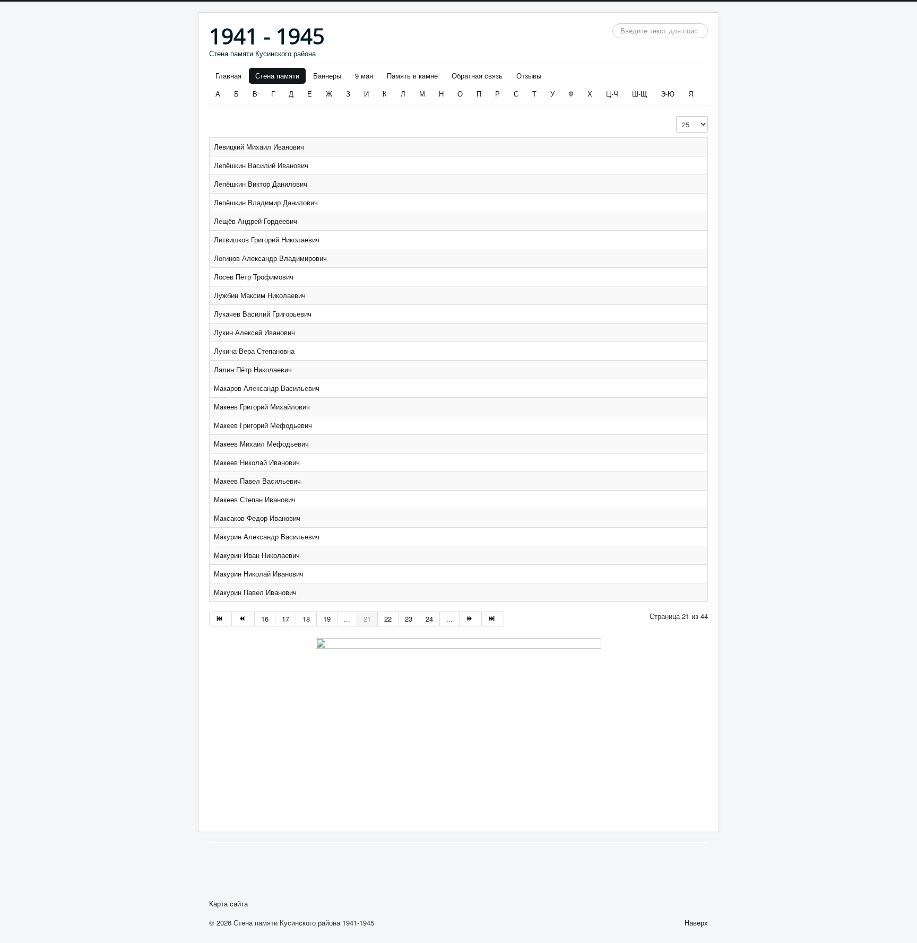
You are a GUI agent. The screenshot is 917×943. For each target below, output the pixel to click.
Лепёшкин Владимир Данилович (266, 202)
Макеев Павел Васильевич (257, 481)
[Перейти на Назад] (243, 619)
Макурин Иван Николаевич (257, 555)
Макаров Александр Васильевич (266, 388)
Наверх (696, 923)
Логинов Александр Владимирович (270, 258)
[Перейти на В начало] (220, 619)
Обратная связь (477, 76)
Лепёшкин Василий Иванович (261, 165)
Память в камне (412, 76)
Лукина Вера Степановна (254, 351)
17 (285, 619)
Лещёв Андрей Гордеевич (255, 221)
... (347, 619)
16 (265, 619)
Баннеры (327, 76)
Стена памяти (277, 76)
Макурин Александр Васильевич (266, 536)
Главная (228, 76)
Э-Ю (667, 94)
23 (408, 619)
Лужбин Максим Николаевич (260, 295)
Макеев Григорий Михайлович (262, 406)
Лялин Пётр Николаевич (253, 369)
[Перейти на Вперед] (471, 619)
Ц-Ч (612, 94)
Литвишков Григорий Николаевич (266, 239)
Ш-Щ (639, 94)
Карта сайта (228, 904)
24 (429, 619)
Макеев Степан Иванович (255, 499)
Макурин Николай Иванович (259, 574)
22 (388, 619)
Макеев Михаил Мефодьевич (261, 444)
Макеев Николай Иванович (257, 462)
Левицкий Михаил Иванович (259, 147)
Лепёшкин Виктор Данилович (260, 184)
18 (306, 619)
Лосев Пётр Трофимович (253, 277)
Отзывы (528, 76)
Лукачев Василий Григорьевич (263, 314)
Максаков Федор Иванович (257, 518)
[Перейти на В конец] (493, 619)
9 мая (364, 76)
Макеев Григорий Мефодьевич (263, 425)
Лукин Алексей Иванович (254, 332)
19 (327, 619)
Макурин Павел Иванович (255, 592)
